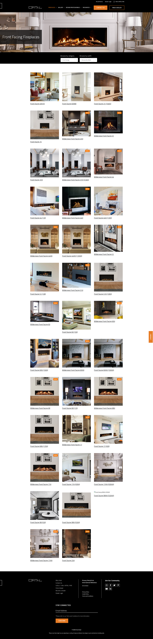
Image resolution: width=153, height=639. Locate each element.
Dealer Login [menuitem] (108, 1)
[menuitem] (99, 1)
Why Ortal (59, 580)
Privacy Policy (86, 580)
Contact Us (101, 8)
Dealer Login (59, 593)
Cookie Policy (85, 594)
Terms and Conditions (87, 596)
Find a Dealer (117, 8)
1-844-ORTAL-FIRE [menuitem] (119, 1)
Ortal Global (85, 585)
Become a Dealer (61, 591)
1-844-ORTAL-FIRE (66, 585)
